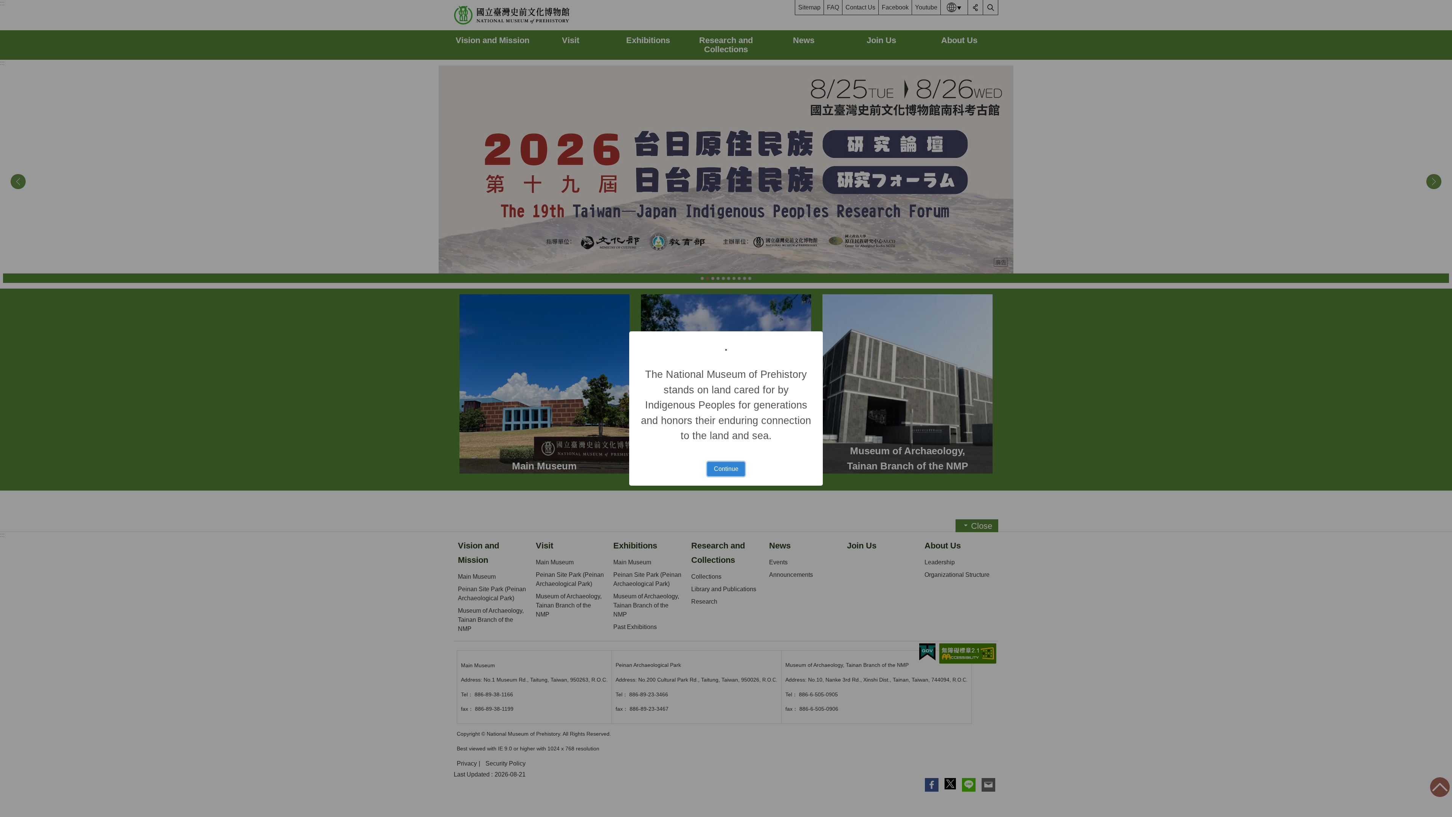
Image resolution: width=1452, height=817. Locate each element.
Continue (726, 469)
